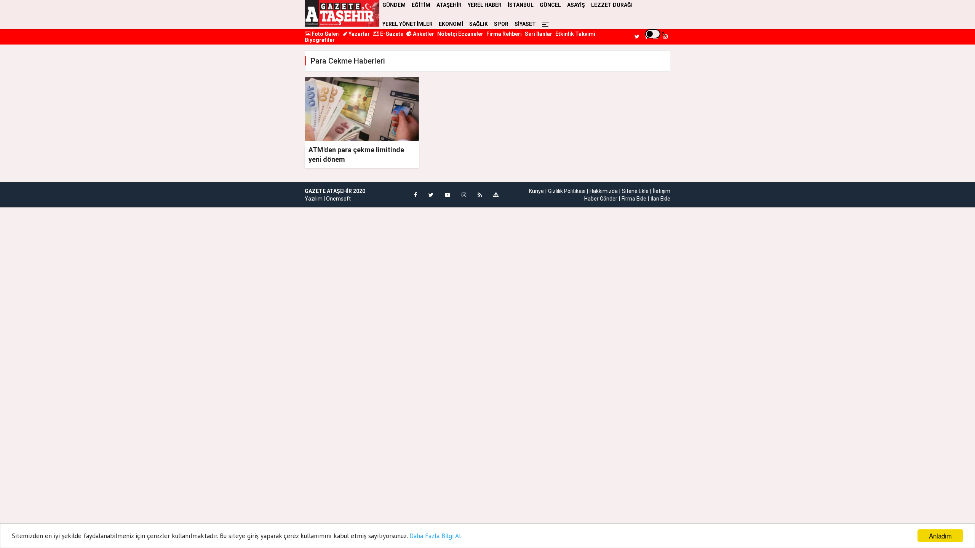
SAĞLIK (478, 24)
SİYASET (525, 24)
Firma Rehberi (504, 34)
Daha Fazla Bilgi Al (435, 536)
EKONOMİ (451, 24)
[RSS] (480, 195)
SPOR (501, 24)
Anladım (940, 535)
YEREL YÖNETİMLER (407, 24)
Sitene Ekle (635, 191)
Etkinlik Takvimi (575, 34)
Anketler (423, 34)
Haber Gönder (600, 199)
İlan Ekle (660, 199)
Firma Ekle (634, 199)
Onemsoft (338, 199)
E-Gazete (391, 34)
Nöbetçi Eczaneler (460, 34)
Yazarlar (358, 34)
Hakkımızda (604, 191)
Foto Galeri (325, 34)
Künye (536, 191)
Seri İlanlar (538, 34)
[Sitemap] (496, 195)
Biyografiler (320, 40)
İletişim (661, 191)
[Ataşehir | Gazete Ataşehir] (342, 13)
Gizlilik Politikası (566, 191)
